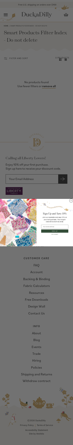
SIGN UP (55, 231)
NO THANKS (54, 234)
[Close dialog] (71, 200)
